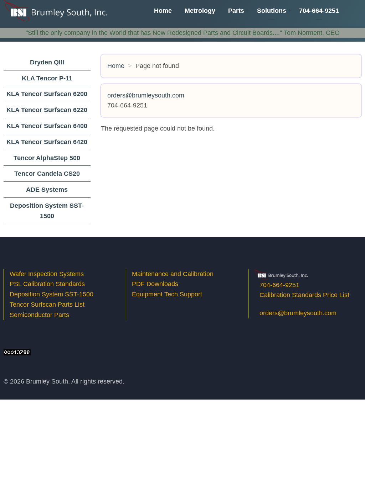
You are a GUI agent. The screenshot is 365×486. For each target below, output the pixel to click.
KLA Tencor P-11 (47, 78)
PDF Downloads (155, 283)
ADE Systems (47, 189)
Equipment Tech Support (168, 294)
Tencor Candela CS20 (47, 173)
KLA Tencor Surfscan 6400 (46, 126)
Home (163, 10)
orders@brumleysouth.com (297, 313)
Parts (236, 10)
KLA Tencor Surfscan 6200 (46, 93)
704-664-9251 (319, 10)
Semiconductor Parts (39, 314)
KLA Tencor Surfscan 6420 (46, 142)
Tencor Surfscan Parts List (47, 304)
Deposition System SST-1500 (51, 294)
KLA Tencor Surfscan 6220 (46, 109)
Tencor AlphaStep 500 (47, 158)
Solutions (271, 10)
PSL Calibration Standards (47, 283)
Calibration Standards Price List (304, 295)
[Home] (55, 10)
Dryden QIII (47, 62)
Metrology (200, 10)
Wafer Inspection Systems (47, 274)
